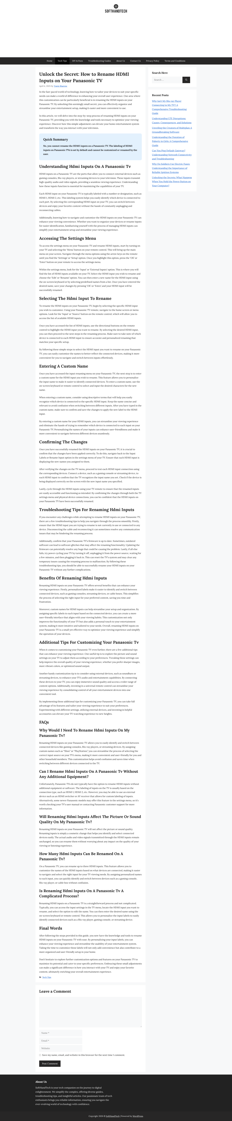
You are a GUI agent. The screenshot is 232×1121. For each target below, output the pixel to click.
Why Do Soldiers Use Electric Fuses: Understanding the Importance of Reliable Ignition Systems (171, 168)
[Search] (186, 80)
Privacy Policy (152, 61)
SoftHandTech (112, 1116)
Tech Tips (62, 61)
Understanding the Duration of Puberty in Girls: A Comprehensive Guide (170, 141)
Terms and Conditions (175, 61)
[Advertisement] (116, 37)
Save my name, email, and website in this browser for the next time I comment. (83, 1055)
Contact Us (135, 61)
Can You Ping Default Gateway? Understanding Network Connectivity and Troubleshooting (172, 154)
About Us (120, 61)
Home (49, 61)
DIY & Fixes (77, 61)
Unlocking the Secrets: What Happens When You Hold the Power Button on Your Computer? (172, 181)
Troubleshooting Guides (99, 61)
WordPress (138, 1116)
